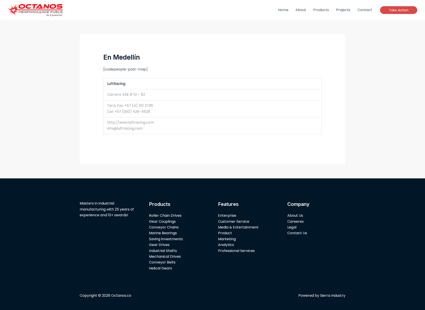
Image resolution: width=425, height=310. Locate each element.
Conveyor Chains (164, 227)
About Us (295, 215)
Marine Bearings (163, 233)
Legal (291, 227)
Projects (343, 9)
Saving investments (166, 239)
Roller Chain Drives (165, 215)
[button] (398, 10)
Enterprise (227, 215)
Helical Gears (160, 268)
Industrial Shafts (163, 250)
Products (321, 9)
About (301, 9)
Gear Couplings (162, 221)
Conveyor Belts (162, 262)
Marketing (227, 239)
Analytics (226, 244)
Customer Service (233, 221)
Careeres (295, 221)
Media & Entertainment (238, 227)
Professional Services (236, 250)
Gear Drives (159, 244)
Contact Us (297, 233)
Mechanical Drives (165, 256)
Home (283, 9)
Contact (364, 9)
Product (225, 233)
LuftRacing (116, 83)
